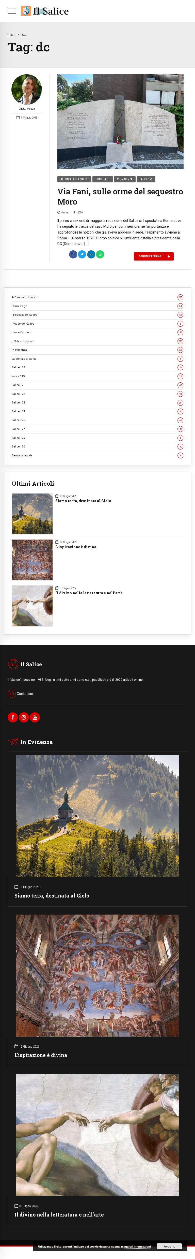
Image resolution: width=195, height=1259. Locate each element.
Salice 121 (97, 385)
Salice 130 (97, 446)
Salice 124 (97, 411)
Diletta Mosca (27, 108)
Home (11, 35)
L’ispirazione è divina (40, 1055)
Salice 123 (146, 179)
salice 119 (97, 376)
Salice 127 (97, 429)
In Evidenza (125, 179)
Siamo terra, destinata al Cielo (83, 501)
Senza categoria (96, 455)
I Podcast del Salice (97, 314)
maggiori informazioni (136, 1246)
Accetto (169, 1246)
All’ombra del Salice (74, 179)
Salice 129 (96, 438)
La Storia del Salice (96, 358)
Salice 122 (97, 394)
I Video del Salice (96, 323)
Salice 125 (97, 420)
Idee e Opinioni (97, 332)
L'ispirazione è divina (75, 547)
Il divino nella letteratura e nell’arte (89, 593)
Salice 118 (97, 367)
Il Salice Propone (97, 341)
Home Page (102, 179)
